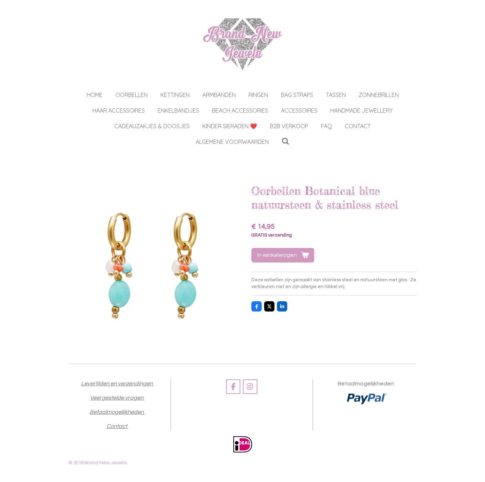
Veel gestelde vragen (117, 398)
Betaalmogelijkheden (117, 412)
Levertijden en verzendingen (117, 383)
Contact (117, 426)
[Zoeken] (285, 141)
